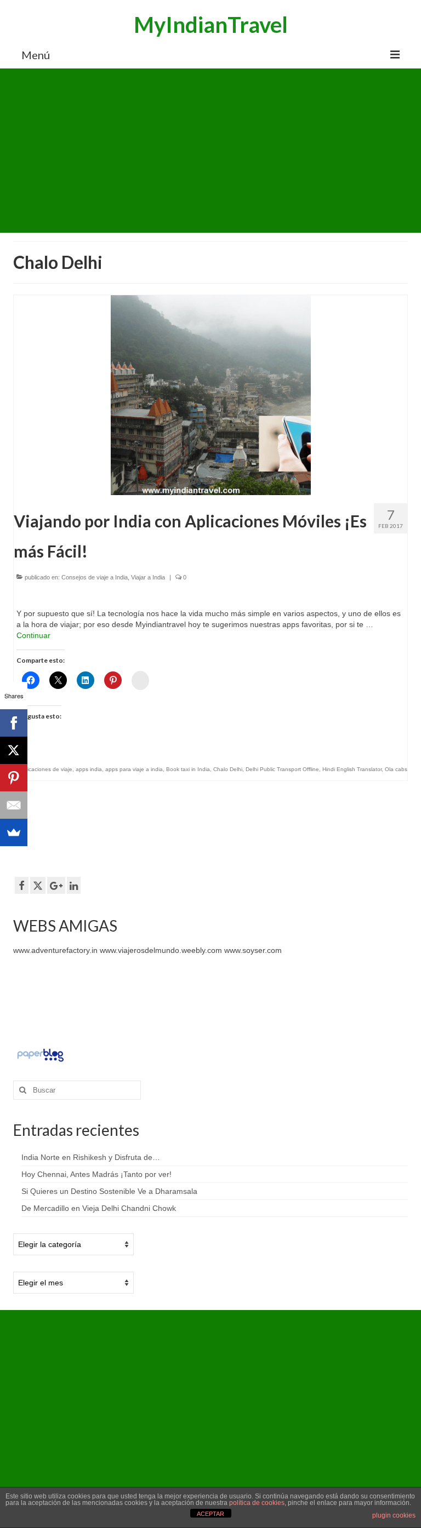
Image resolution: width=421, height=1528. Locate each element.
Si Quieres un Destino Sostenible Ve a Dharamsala (109, 1191)
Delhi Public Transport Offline (282, 769)
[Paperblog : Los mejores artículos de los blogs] (40, 1054)
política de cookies (257, 1503)
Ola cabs (396, 769)
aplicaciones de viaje (46, 769)
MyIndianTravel (211, 25)
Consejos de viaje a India (94, 577)
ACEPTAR (210, 1513)
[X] (13, 750)
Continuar (33, 635)
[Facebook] (13, 723)
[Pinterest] (13, 777)
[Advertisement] (210, 150)
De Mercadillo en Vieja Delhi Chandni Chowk (98, 1208)
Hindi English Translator (352, 769)
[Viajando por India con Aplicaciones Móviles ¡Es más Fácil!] (211, 394)
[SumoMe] (13, 832)
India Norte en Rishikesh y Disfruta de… (90, 1157)
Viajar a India (148, 577)
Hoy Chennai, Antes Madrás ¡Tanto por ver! (96, 1174)
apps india (89, 769)
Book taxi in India (188, 769)
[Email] (13, 805)
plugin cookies (394, 1515)
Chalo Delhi (227, 769)
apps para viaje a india (134, 769)
